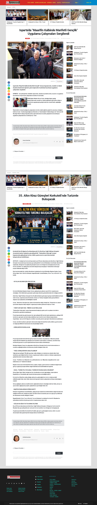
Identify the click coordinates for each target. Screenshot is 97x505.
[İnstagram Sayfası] (12, 483)
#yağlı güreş (36, 429)
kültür (54, 411)
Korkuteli (27, 261)
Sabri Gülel (22, 273)
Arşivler (39, 484)
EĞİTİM (13, 7)
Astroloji (73, 485)
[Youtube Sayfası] (15, 483)
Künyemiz (39, 487)
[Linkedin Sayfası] (17, 483)
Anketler (73, 481)
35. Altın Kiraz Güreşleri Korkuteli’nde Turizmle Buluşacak (79, 129)
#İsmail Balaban (22, 431)
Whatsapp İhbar (21, 489)
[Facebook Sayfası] (7, 483)
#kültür (47, 431)
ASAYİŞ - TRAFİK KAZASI (63, 2)
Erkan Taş (50, 273)
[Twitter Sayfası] (10, 483)
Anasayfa (9, 7)
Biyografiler (74, 482)
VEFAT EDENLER (53, 495)
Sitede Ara (74, 479)
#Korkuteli (15, 429)
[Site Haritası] (22, 483)
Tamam (86, 503)
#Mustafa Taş (37, 431)
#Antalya (21, 429)
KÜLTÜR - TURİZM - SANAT (55, 490)
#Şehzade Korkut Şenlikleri (46, 429)
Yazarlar (39, 482)
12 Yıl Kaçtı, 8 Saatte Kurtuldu (80, 70)
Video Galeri (40, 479)
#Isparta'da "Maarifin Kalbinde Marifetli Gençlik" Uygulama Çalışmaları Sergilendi (30, 134)
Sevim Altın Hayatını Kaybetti (80, 75)
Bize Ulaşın (39, 489)
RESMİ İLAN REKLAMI (40, 2)
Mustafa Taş (58, 273)
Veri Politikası (9, 491)
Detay (80, 503)
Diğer (76, 2)
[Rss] (20, 483)
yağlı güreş (34, 377)
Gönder (59, 157)
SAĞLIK (51, 487)
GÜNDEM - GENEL (51, 2)
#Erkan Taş (30, 431)
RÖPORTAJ (52, 492)
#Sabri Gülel (15, 431)
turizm (47, 377)
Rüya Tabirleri (74, 484)
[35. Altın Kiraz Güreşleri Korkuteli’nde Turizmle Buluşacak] (35, 225)
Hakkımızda (9, 488)
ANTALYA (16, 261)
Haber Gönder (21, 491)
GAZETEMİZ (52, 493)
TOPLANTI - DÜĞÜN (54, 496)
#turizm (43, 431)
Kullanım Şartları (21, 488)
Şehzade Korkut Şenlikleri (37, 408)
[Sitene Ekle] (25, 483)
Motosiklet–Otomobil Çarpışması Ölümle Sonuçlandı (79, 82)
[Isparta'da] (35, 60)
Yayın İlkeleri (9, 489)
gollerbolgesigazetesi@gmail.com (30, 142)
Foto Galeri (39, 476)
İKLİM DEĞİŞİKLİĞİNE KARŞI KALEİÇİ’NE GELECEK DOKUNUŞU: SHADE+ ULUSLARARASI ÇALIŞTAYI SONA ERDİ (80, 99)
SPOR (51, 489)
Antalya (36, 297)
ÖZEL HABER (30, 2)
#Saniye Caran (56, 429)
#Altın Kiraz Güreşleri (28, 429)
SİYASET (52, 485)
